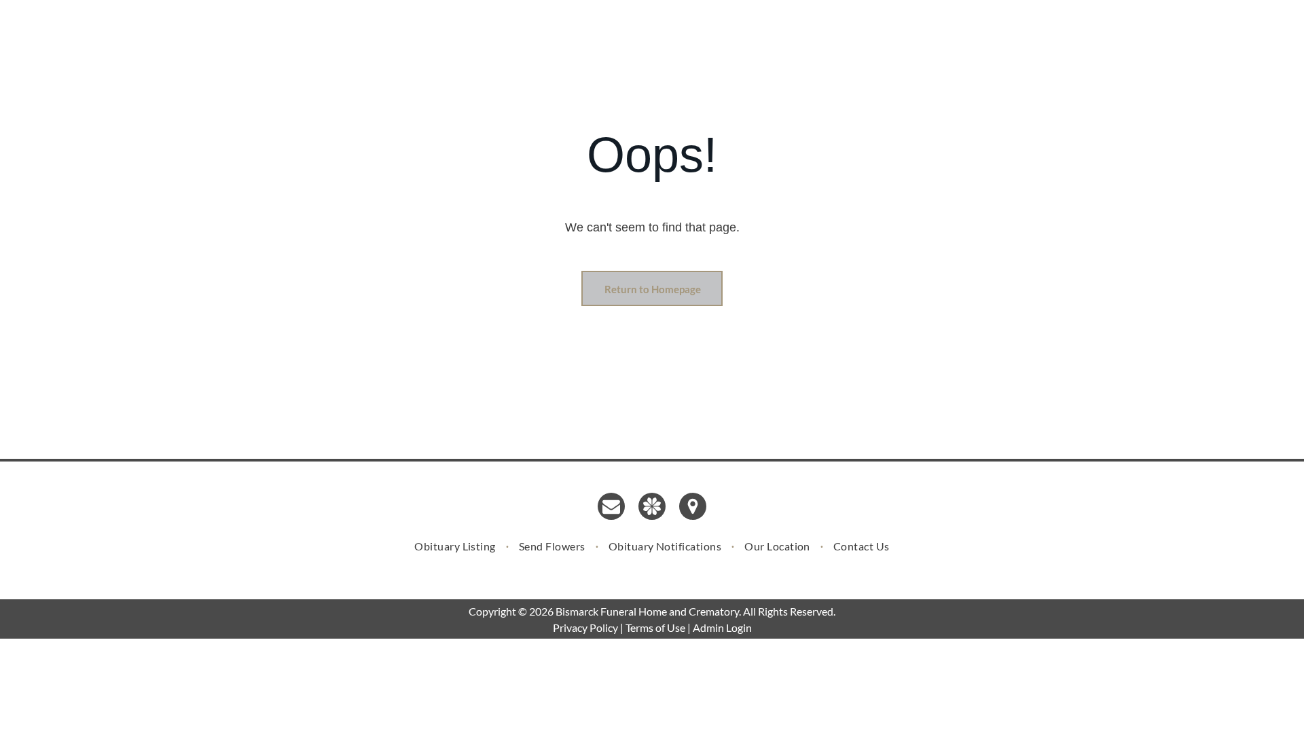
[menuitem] (456, 545)
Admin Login (722, 627)
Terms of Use (655, 627)
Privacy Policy (585, 627)
